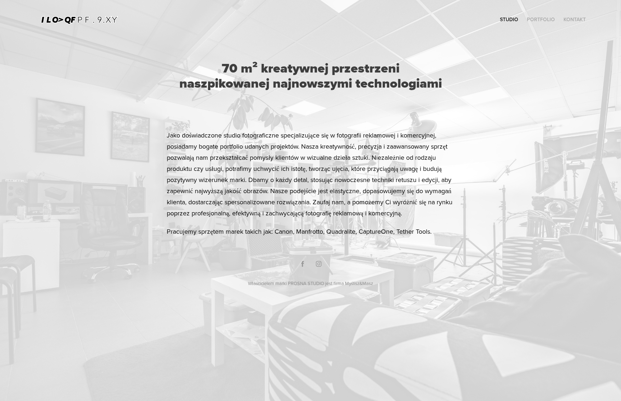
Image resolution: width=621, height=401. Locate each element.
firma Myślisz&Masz (353, 283)
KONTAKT (575, 19)
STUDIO (509, 19)
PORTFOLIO (541, 19)
